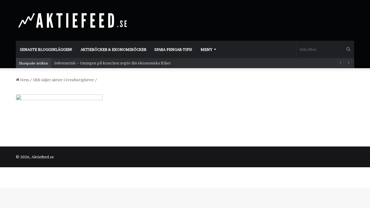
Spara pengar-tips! (173, 49)
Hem (24, 79)
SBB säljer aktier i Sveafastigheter (63, 79)
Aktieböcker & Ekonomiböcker (113, 49)
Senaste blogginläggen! (46, 49)
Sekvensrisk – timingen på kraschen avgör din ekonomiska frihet (112, 63)
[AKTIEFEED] (74, 20)
